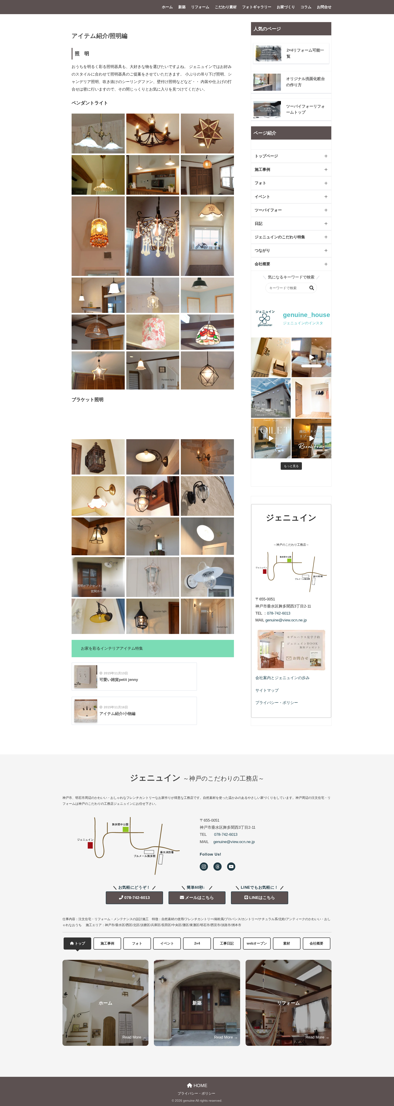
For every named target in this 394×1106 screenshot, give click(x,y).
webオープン (257, 943)
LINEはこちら (262, 897)
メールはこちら (199, 897)
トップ (80, 943)
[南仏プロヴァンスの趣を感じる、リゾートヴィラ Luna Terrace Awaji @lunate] (311, 438)
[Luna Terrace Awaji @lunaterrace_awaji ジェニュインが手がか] (311, 357)
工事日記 (227, 943)
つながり (262, 250)
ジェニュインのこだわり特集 (280, 237)
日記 (258, 223)
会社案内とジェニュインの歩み (282, 678)
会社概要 (262, 264)
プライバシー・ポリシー (276, 703)
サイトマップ (267, 690)
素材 (286, 943)
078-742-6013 (278, 613)
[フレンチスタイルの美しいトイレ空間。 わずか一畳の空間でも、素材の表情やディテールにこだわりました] (271, 438)
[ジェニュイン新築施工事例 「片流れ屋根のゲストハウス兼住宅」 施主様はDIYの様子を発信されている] (271, 398)
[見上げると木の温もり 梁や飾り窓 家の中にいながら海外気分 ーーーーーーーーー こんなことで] (271, 357)
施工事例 (262, 169)
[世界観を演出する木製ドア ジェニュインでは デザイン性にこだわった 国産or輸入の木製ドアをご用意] (311, 398)
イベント (262, 197)
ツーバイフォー (268, 210)
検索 (312, 288)
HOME (199, 1085)
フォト (260, 183)
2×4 (197, 943)
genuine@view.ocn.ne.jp (286, 620)
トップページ (266, 156)
